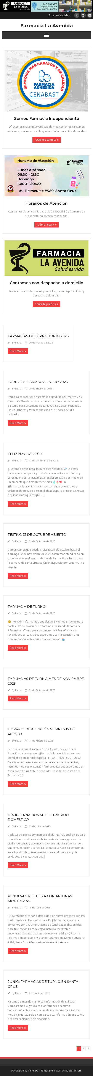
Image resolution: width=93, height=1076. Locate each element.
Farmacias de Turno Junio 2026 (38, 336)
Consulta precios (45, 304)
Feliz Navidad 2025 (25, 454)
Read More (16, 351)
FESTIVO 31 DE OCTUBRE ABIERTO (37, 535)
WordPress (75, 1070)
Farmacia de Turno (27, 606)
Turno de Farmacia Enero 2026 (38, 382)
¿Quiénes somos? (45, 140)
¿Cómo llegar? (45, 224)
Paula (18, 342)
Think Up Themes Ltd (40, 1070)
